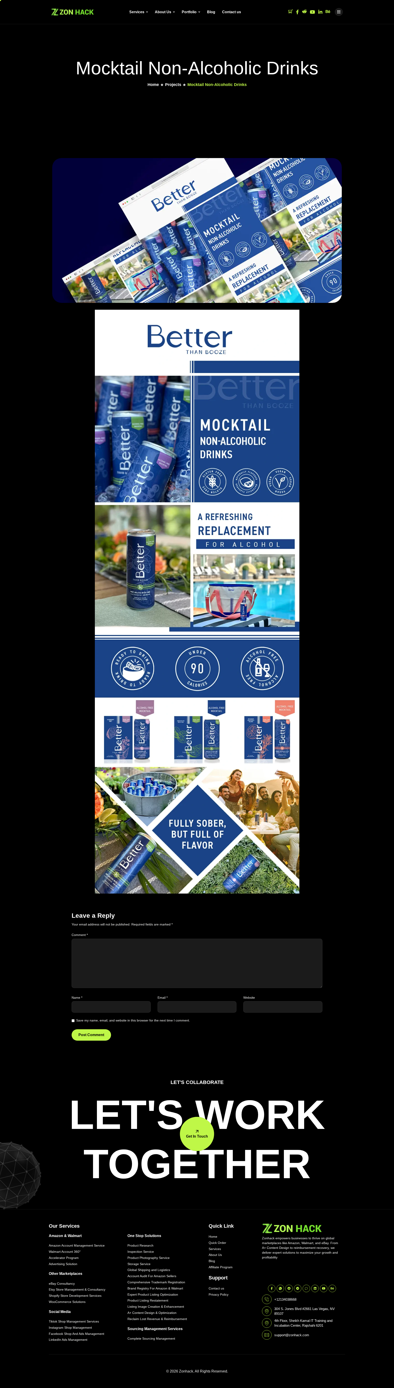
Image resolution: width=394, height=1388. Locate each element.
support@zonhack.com (291, 1335)
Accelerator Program (64, 1258)
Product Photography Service (148, 1258)
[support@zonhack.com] (267, 1335)
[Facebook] (297, 12)
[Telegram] (297, 1288)
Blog (211, 12)
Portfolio (189, 12)
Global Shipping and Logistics (148, 1270)
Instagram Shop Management (70, 1327)
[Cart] (290, 12)
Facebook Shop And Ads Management (76, 1334)
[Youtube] (312, 12)
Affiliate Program (221, 1267)
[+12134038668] (267, 1299)
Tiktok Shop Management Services (74, 1321)
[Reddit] (304, 12)
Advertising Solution (63, 1264)
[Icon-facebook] (271, 1288)
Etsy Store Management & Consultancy (77, 1289)
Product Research (140, 1245)
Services (136, 12)
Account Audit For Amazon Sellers (151, 1276)
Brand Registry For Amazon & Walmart (155, 1288)
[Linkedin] (315, 1288)
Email (163, 997)
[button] (339, 12)
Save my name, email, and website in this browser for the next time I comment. (133, 1020)
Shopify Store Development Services (75, 1295)
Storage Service (138, 1264)
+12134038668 (285, 1299)
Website (249, 997)
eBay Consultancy (62, 1283)
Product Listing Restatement (147, 1300)
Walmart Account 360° (65, 1251)
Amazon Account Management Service (77, 1245)
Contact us (231, 12)
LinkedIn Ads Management (68, 1339)
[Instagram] (320, 12)
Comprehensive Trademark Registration (156, 1282)
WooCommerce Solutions (67, 1302)
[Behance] (328, 12)
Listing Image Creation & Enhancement (155, 1306)
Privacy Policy (218, 1294)
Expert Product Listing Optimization (152, 1294)
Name (77, 997)
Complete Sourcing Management (151, 1338)
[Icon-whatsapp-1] (280, 1288)
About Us (163, 12)
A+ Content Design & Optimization (151, 1313)
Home (213, 1236)
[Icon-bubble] (306, 1288)
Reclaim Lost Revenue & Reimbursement (157, 1319)
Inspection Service (140, 1251)
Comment (80, 935)
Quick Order (217, 1243)
